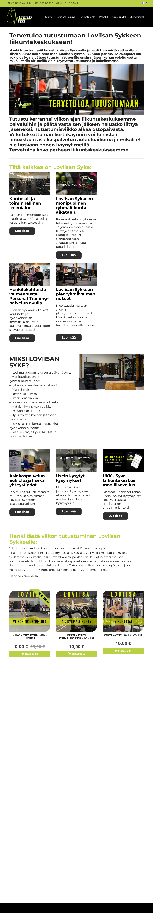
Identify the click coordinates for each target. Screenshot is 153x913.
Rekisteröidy (43, 3)
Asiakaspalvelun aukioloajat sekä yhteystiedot (27, 480)
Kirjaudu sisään (66, 3)
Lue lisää (22, 231)
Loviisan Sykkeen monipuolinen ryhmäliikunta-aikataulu (74, 205)
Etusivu (48, 16)
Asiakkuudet (119, 16)
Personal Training (65, 16)
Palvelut (103, 16)
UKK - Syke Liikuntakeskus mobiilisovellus (119, 480)
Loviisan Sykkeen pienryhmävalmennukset (75, 294)
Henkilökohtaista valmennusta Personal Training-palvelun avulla (29, 296)
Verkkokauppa (21, 3)
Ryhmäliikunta (87, 16)
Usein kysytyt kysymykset (70, 478)
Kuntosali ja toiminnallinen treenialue (25, 203)
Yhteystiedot (137, 16)
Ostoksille (31, 654)
